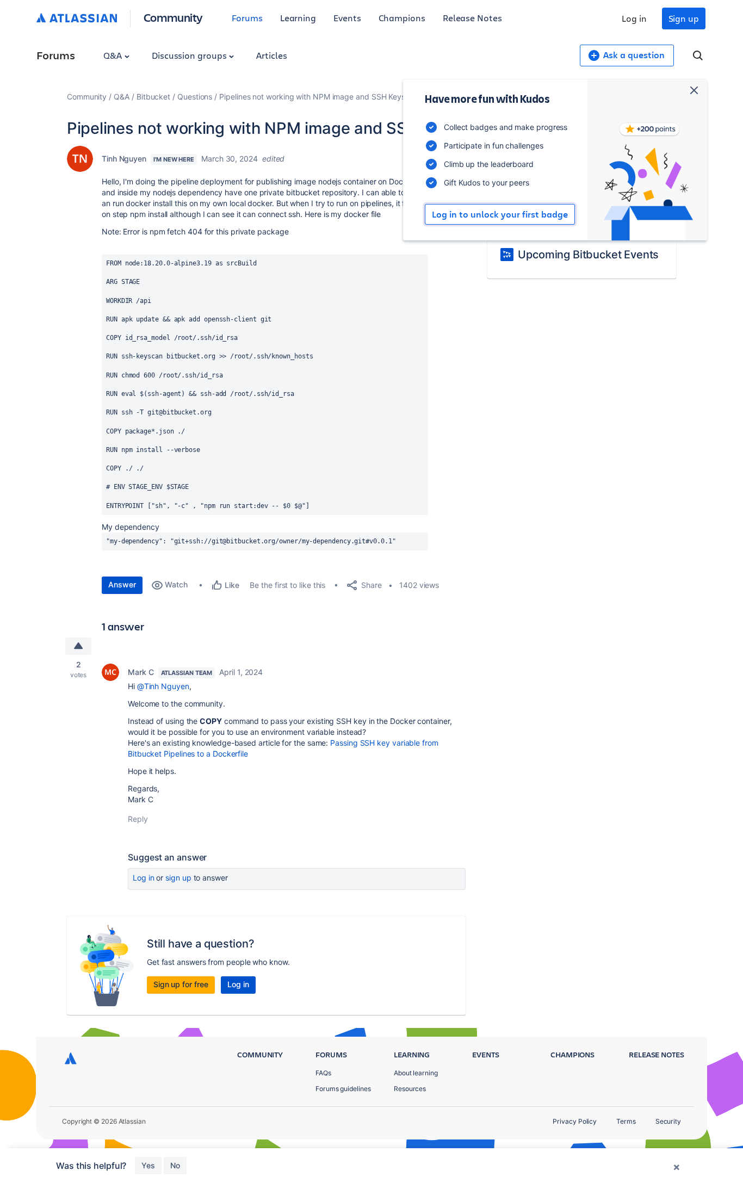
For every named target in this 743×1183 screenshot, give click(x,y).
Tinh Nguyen (124, 158)
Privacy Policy (575, 1121)
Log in (634, 18)
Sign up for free (180, 984)
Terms (626, 1121)
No (175, 1165)
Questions (194, 96)
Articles (271, 55)
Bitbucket (153, 96)
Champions (402, 17)
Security (668, 1121)
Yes (148, 1165)
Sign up (683, 18)
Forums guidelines (343, 1089)
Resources (410, 1089)
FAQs (323, 1073)
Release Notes (472, 17)
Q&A (113, 55)
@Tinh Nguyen (163, 686)
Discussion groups (190, 55)
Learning (298, 17)
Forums (247, 17)
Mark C (141, 672)
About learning (416, 1073)
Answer (122, 584)
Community (173, 17)
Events (347, 17)
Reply (138, 818)
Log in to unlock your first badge (500, 214)
